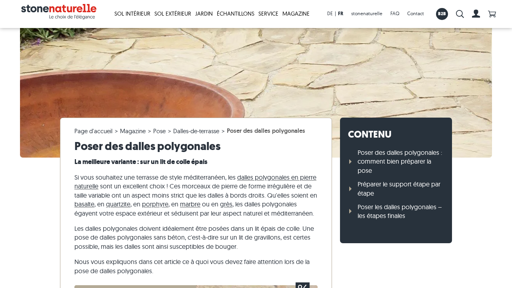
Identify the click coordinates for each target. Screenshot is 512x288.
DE (330, 13)
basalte (84, 204)
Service (268, 13)
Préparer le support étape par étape (399, 188)
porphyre (155, 204)
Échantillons (235, 13)
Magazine (296, 13)
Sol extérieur (172, 13)
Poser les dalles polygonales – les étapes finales (400, 211)
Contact (415, 13)
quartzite (118, 204)
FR (340, 13)
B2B (442, 13)
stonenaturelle (366, 13)
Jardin (204, 13)
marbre (190, 204)
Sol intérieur (132, 13)
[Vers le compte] (476, 14)
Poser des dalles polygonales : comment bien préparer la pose (400, 161)
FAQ (394, 13)
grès (226, 204)
